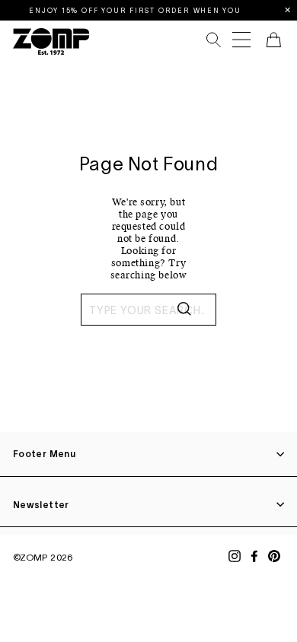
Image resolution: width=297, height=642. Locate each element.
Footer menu (44, 454)
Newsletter (41, 505)
